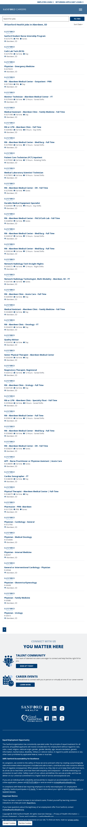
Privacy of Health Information (66, 814)
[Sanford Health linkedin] (54, 708)
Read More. (31, 803)
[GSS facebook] (46, 718)
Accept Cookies (9, 823)
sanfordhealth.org (46, 816)
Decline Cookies (25, 823)
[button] (78, 24)
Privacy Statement (10, 816)
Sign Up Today (26, 666)
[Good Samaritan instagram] (62, 718)
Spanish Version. (9, 792)
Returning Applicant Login (69, 2)
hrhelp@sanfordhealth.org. (65, 782)
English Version (75, 789)
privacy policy (73, 820)
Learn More (25, 685)
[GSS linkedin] (54, 718)
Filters (77, 19)
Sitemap (48, 814)
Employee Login (44, 2)
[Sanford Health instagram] (62, 708)
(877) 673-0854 (32, 782)
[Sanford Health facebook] (46, 708)
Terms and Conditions (28, 816)
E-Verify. (32, 789)
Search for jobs (10, 19)
